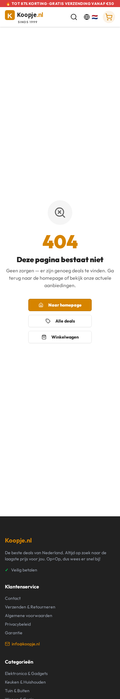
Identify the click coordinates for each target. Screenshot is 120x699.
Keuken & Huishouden (25, 682)
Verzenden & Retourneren (30, 607)
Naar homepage (65, 305)
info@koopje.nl (26, 644)
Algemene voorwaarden (28, 615)
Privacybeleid (18, 624)
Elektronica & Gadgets (26, 673)
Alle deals (65, 321)
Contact (13, 598)
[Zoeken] (74, 17)
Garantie (13, 633)
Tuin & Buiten (17, 690)
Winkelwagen (65, 337)
